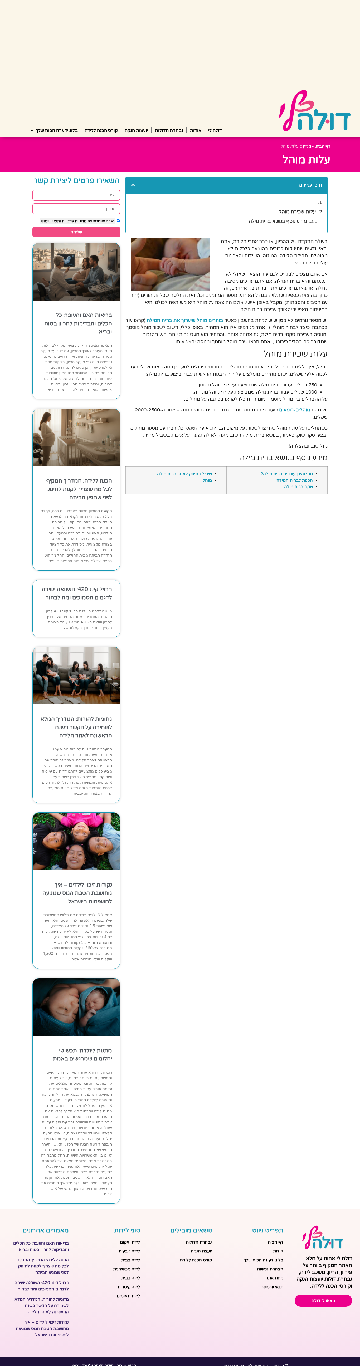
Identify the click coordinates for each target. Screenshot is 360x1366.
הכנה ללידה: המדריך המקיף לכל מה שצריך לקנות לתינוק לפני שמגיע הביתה (79, 489)
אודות (195, 130)
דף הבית (322, 146)
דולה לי (215, 130)
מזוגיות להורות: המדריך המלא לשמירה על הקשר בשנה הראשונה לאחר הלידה (76, 727)
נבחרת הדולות (169, 130)
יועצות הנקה (136, 130)
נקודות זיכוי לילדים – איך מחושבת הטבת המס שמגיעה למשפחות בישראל (77, 893)
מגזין (307, 146)
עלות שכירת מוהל (297, 212)
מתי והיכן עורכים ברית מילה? (287, 473)
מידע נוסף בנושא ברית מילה (278, 221)
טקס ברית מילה (298, 486)
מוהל (207, 480)
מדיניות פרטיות (74, 221)
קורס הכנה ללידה (101, 130)
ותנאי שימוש (51, 221)
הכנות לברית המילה (294, 480)
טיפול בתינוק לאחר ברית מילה (184, 473)
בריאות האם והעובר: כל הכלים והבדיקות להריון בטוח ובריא (78, 323)
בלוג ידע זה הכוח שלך (57, 130)
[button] (133, 185)
